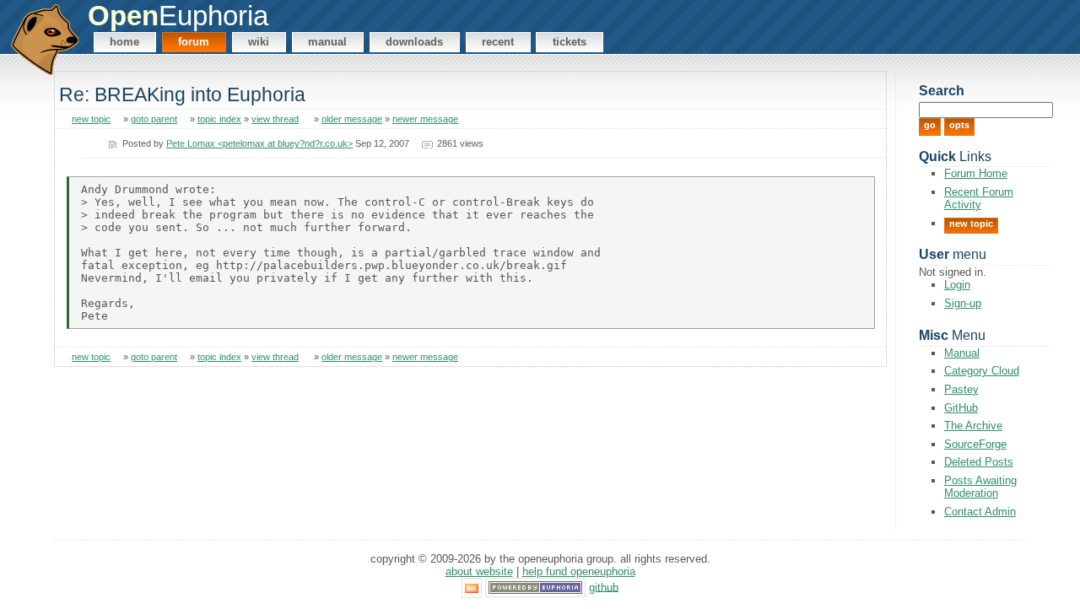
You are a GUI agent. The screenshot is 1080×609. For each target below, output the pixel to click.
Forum (193, 41)
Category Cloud (981, 370)
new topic (91, 119)
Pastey (961, 389)
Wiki (258, 41)
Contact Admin (980, 511)
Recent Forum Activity (978, 198)
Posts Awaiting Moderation (980, 486)
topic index (219, 119)
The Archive (973, 425)
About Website (479, 571)
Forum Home (975, 173)
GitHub (961, 408)
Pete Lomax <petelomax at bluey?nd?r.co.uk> (259, 143)
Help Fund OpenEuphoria (578, 571)
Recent (498, 41)
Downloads (414, 41)
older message (351, 119)
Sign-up (962, 303)
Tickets (569, 41)
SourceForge (975, 444)
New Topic (971, 223)
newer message (425, 119)
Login (957, 284)
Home (124, 41)
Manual (327, 41)
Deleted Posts (978, 461)
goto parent (154, 119)
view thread (275, 119)
